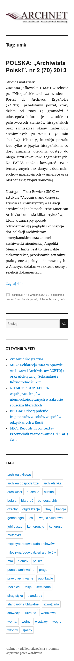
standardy (35, 595)
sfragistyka (15, 595)
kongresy (55, 526)
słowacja (14, 612)
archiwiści (14, 491)
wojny (26, 621)
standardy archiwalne (23, 604)
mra (10, 561)
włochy (12, 630)
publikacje (45, 578)
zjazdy (27, 630)
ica (31, 517)
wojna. (12, 621)
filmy (48, 509)
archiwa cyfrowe (19, 474)
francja (61, 509)
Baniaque (17, 295)
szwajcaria (51, 604)
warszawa (48, 612)
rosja (28, 586)
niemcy (23, 561)
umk (62, 299)
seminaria (43, 586)
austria (49, 491)
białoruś (27, 500)
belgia (11, 500)
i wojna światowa (50, 517)
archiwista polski (27, 299)
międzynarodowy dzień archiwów (31, 552)
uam (55, 299)
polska (38, 561)
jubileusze (14, 526)
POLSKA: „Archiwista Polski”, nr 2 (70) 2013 (36, 66)
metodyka (14, 535)
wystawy (41, 621)
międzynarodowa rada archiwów (31, 543)
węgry (56, 621)
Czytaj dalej (15, 284)
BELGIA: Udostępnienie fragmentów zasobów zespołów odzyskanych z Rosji (35, 417)
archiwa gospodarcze (23, 483)
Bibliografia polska (32, 649)
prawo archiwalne (20, 578)
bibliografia (45, 299)
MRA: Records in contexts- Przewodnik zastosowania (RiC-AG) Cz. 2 (39, 434)
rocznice (13, 586)
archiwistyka (52, 483)
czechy (12, 509)
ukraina (30, 612)
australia (33, 491)
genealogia (15, 517)
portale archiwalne (20, 569)
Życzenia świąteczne (26, 359)
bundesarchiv (48, 500)
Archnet (11, 649)
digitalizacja (31, 509)
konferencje (35, 526)
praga (43, 569)
